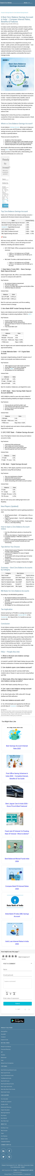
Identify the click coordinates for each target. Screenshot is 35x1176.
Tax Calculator (4, 1099)
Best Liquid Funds (5, 1072)
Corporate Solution (5, 1141)
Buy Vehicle (4, 1118)
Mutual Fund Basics (6, 1046)
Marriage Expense (5, 1112)
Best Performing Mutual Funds (8, 1070)
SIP (2, 1052)
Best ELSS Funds (5, 1081)
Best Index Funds (5, 1092)
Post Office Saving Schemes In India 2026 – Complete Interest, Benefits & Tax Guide (17, 776)
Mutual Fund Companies (7, 1063)
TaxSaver (3, 1037)
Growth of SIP (4, 1104)
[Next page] (29, 1009)
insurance (13, 706)
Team (2, 1133)
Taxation (3, 1055)
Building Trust (4, 1127)
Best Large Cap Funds (6, 1086)
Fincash (3, 12)
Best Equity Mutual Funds (7, 1083)
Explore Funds (4, 1039)
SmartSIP (3, 1034)
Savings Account (9, 12)
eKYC (30, 314)
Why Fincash (4, 1130)
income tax (4, 617)
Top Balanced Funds (6, 1078)
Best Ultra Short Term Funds (8, 1089)
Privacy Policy (7, 1174)
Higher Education (5, 1110)
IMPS (11, 368)
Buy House (3, 1115)
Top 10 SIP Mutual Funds (7, 1075)
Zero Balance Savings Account (21, 12)
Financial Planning (5, 1049)
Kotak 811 (4, 227)
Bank (7, 149)
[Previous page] (25, 1009)
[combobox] (9, 3)
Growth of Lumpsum (6, 1101)
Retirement (3, 1057)
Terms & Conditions (18, 1174)
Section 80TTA (22, 615)
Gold (2, 1060)
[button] (17, 964)
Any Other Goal (4, 1121)
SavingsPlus (4, 1031)
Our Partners (4, 1136)
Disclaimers (27, 1174)
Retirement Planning (6, 1107)
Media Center (4, 1139)
